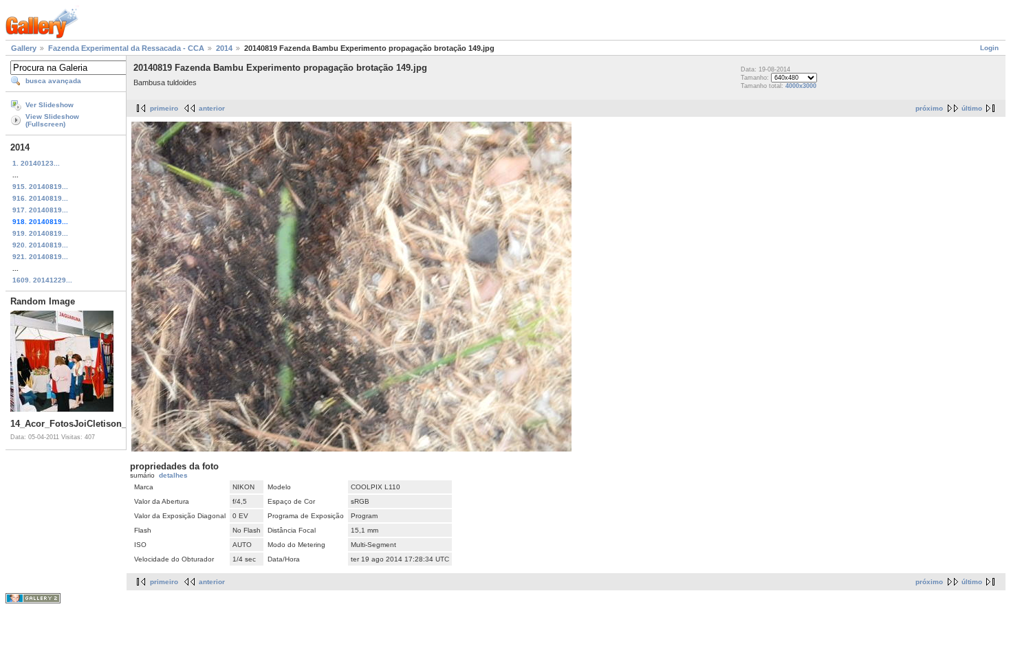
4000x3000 (800, 85)
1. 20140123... (36, 163)
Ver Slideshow (49, 105)
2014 (224, 48)
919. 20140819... (40, 233)
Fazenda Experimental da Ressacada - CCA (126, 48)
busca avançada (53, 81)
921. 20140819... (40, 256)
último (971, 108)
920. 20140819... (40, 245)
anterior (212, 108)
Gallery (23, 48)
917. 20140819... (40, 210)
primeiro (164, 108)
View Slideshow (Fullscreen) (52, 120)
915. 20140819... (40, 186)
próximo (929, 108)
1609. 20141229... (42, 280)
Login (989, 48)
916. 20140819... (40, 198)
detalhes (173, 475)
